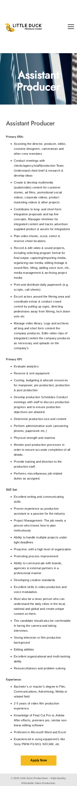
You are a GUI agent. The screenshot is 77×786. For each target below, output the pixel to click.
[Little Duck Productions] (23, 27)
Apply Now (38, 760)
